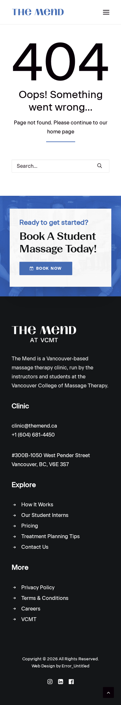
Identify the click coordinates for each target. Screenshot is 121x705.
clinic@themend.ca (34, 426)
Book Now (49, 268)
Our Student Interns (44, 515)
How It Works (37, 505)
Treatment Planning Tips (50, 536)
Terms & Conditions (44, 598)
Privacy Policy (38, 587)
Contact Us (34, 547)
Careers (30, 609)
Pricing (29, 526)
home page (60, 132)
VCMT (28, 619)
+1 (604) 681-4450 (33, 435)
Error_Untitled (75, 666)
